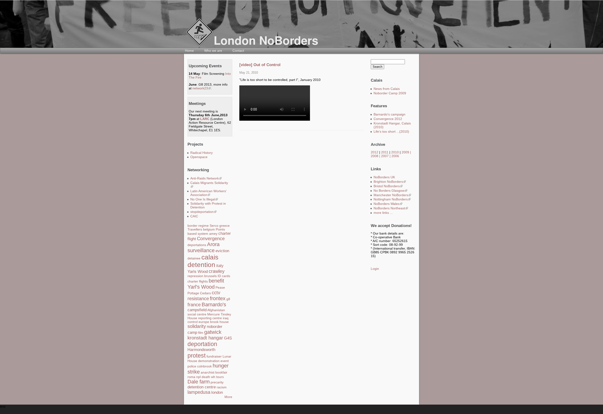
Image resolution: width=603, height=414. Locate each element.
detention (201, 264)
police (191, 366)
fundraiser (214, 356)
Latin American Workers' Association (208, 193)
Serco (214, 225)
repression (195, 276)
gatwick (212, 332)
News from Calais (387, 89)
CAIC (194, 216)
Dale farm (198, 382)
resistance (198, 298)
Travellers (194, 229)
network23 (201, 88)
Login (375, 269)
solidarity (196, 326)
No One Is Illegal (204, 199)
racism (222, 387)
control (192, 322)
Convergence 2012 (388, 119)
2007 (385, 156)
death (206, 377)
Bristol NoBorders (388, 186)
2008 (374, 156)
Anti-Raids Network (206, 178)
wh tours (217, 377)
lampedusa (198, 392)
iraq (225, 318)
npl (198, 377)
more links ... (383, 213)
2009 (405, 152)
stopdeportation (203, 212)
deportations (196, 245)
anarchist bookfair (214, 372)
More (228, 397)
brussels (210, 276)
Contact (238, 50)
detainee (193, 258)
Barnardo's (214, 304)
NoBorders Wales (388, 204)
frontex (217, 298)
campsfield (197, 310)
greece (224, 225)
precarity (217, 382)
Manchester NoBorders (392, 195)
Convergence (211, 238)
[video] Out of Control (260, 65)
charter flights (197, 281)
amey (213, 233)
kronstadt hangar (205, 337)
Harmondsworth (201, 349)
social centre (196, 314)
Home (189, 50)
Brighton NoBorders (390, 181)
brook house (219, 322)
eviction (222, 251)
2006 (395, 156)
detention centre (201, 387)
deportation (202, 344)
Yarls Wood (197, 271)
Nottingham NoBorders (392, 199)
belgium (209, 229)
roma (191, 377)
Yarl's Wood (201, 287)
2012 (374, 152)
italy (220, 265)
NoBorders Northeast (391, 208)
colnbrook (204, 366)
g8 (228, 299)
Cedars (205, 293)
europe (204, 322)
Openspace (199, 157)
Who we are (213, 50)
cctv (216, 292)
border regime (198, 225)
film (200, 332)
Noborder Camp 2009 (390, 93)
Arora (213, 244)
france (194, 304)
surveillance (201, 250)
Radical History (201, 153)
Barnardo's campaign (389, 114)
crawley (216, 271)
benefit (216, 281)
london (217, 392)
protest (196, 355)
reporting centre (210, 318)
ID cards (224, 276)
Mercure (213, 314)
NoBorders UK (384, 177)
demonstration (209, 361)
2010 (395, 152)
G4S (228, 338)
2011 (384, 152)
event (224, 361)
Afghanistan (216, 310)
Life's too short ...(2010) (391, 131)
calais (209, 257)
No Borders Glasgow (390, 190)
